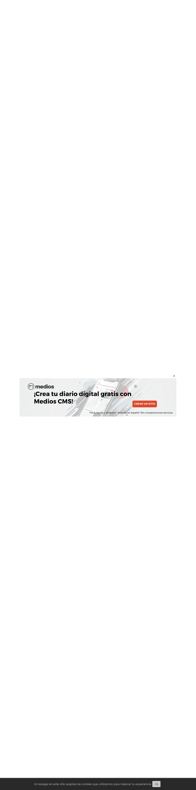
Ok (156, 784)
